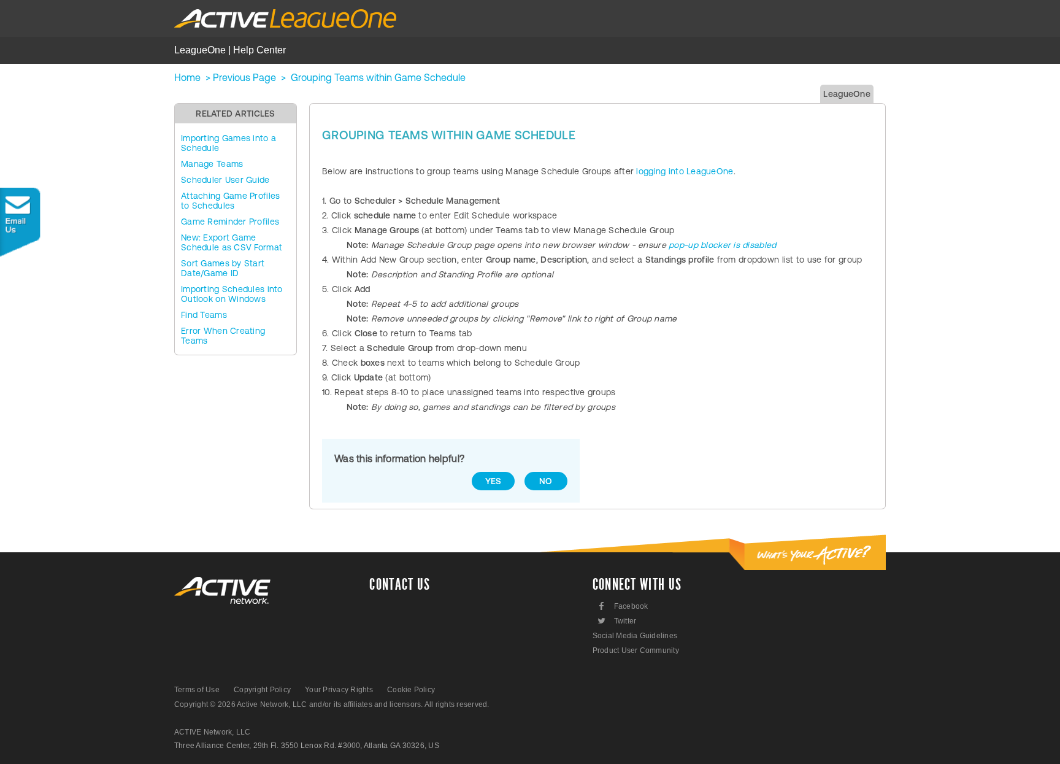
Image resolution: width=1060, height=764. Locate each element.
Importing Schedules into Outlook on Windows (232, 294)
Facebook (623, 606)
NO (546, 481)
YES (493, 481)
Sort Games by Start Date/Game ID (222, 268)
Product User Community (636, 650)
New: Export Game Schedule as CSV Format (231, 242)
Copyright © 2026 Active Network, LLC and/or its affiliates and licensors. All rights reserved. (332, 704)
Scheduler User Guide (225, 180)
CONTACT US (399, 585)
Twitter (616, 620)
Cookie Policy (411, 689)
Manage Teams (212, 164)
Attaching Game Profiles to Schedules (230, 200)
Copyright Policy (262, 689)
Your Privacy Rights (339, 689)
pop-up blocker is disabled (722, 245)
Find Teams (204, 315)
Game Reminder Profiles (230, 221)
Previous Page (244, 77)
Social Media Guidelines (635, 635)
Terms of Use (197, 689)
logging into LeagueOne (684, 171)
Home (187, 77)
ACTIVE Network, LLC (212, 732)
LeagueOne (846, 94)
